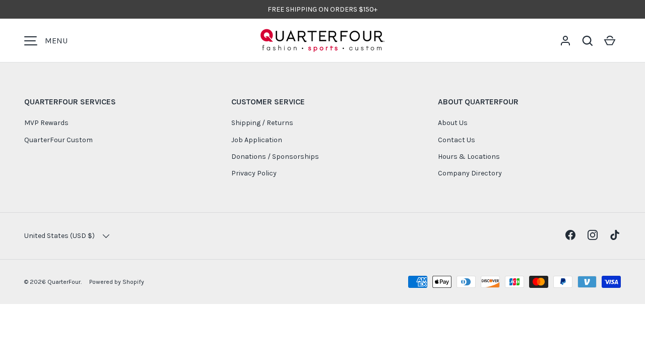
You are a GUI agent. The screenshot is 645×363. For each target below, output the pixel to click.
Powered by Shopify (116, 281)
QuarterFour (64, 281)
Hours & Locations (469, 156)
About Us (453, 122)
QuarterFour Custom (58, 140)
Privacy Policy (254, 173)
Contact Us (456, 140)
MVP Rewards (46, 122)
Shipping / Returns (262, 122)
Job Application (256, 140)
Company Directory (470, 173)
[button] (587, 41)
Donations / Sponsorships (275, 156)
